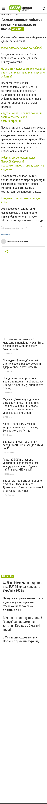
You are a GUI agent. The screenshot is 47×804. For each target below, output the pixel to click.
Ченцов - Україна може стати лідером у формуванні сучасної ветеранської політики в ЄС (23, 604)
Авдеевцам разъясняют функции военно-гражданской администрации (21, 117)
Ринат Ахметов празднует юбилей (21, 47)
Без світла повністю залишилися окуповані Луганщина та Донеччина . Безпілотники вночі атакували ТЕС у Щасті (23, 485)
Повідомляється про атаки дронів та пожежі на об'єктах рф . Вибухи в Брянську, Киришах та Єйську (23, 383)
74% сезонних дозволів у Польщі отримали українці (21, 639)
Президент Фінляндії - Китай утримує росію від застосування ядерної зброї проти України (22, 364)
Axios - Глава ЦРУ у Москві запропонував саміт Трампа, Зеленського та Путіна (20, 427)
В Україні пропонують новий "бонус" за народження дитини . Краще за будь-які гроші (22, 624)
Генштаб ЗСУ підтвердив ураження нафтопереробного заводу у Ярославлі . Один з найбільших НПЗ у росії (21, 464)
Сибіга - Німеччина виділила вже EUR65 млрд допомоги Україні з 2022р (22, 587)
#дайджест (5, 234)
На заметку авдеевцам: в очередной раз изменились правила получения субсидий (23, 72)
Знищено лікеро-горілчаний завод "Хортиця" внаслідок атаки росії (23, 445)
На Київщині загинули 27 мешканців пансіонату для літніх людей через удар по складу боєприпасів (23, 344)
